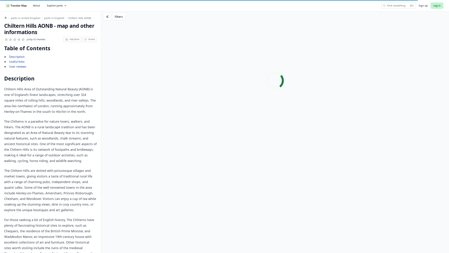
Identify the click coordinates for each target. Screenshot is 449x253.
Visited (91, 39)
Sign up (423, 5)
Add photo (74, 39)
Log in (437, 5)
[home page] (16, 6)
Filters (119, 17)
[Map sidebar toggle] (107, 16)
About (36, 5)
